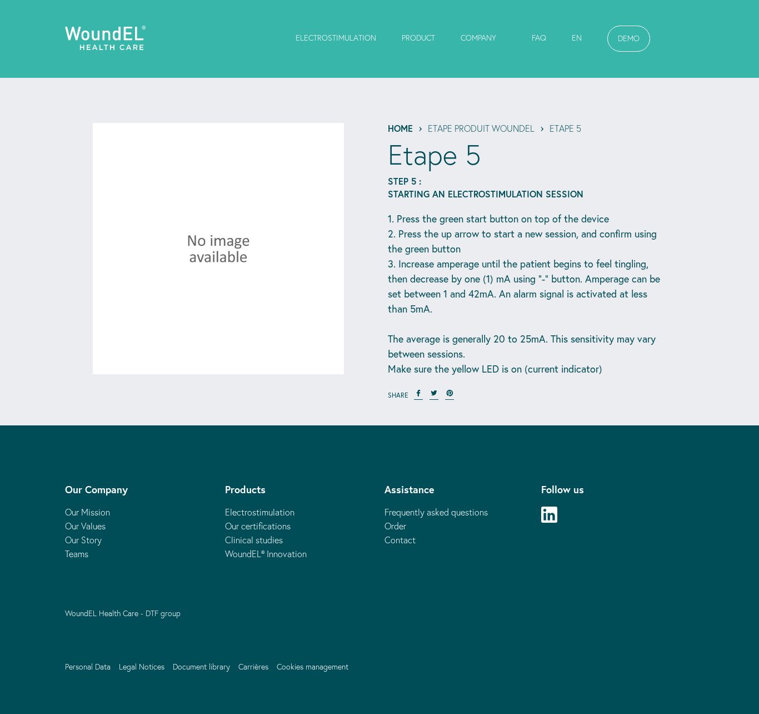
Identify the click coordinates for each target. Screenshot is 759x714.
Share (418, 395)
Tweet (434, 395)
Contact (400, 540)
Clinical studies (254, 540)
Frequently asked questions (436, 512)
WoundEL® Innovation (266, 553)
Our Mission (87, 512)
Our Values (85, 526)
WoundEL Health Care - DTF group (123, 613)
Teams (76, 553)
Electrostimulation (259, 512)
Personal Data (88, 667)
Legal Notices (141, 667)
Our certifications (258, 526)
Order (395, 526)
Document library (201, 667)
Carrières (253, 667)
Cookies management (312, 667)
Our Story (83, 540)
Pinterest (449, 395)
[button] (629, 38)
